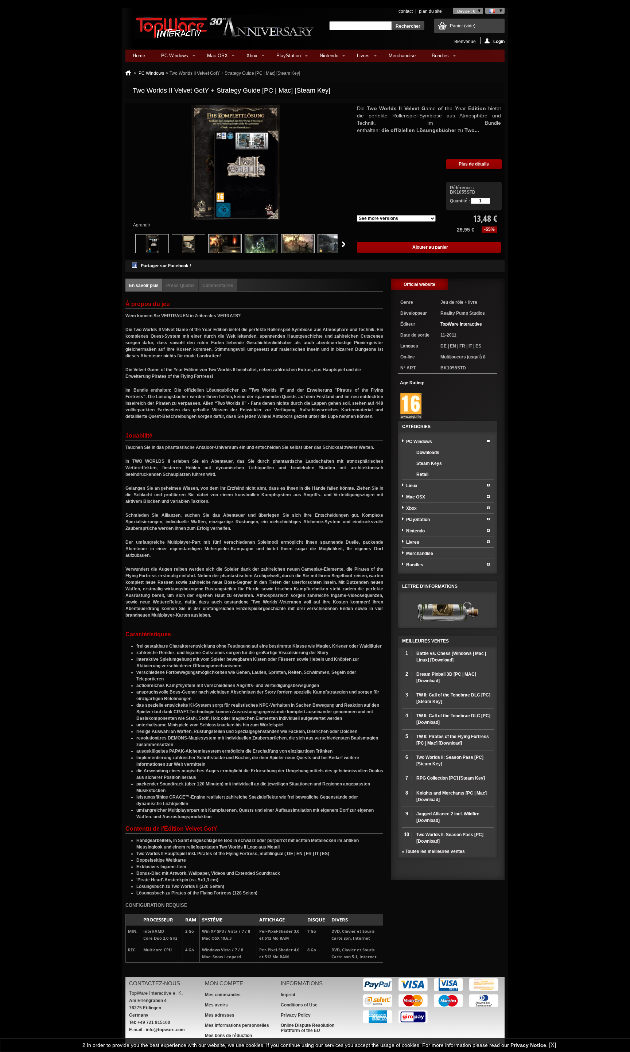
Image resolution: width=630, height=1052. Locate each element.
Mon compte (224, 983)
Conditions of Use (299, 1005)
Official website (419, 284)
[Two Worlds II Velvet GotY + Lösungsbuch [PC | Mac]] (152, 251)
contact (405, 11)
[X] (552, 1045)
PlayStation (285, 57)
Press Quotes (180, 285)
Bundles (436, 57)
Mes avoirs (216, 1005)
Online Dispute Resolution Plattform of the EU (307, 1028)
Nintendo (325, 57)
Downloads (427, 452)
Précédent (127, 244)
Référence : (462, 187)
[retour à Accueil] (128, 73)
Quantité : (460, 200)
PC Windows (171, 57)
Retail (422, 474)
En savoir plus (144, 285)
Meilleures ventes (425, 641)
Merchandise (402, 55)
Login (499, 41)
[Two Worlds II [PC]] (225, 251)
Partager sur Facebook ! (166, 265)
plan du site (430, 11)
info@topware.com (165, 1029)
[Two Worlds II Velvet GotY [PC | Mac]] (261, 251)
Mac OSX (214, 57)
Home (139, 55)
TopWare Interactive (461, 324)
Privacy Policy (296, 1015)
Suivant (343, 244)
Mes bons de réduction (228, 1035)
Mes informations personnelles (237, 1025)
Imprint (288, 994)
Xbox (248, 57)
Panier (462, 25)
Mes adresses (219, 1015)
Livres (360, 57)
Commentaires (217, 285)
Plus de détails (474, 164)
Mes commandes (223, 994)
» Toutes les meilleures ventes (433, 851)
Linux (411, 485)
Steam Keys (429, 463)
